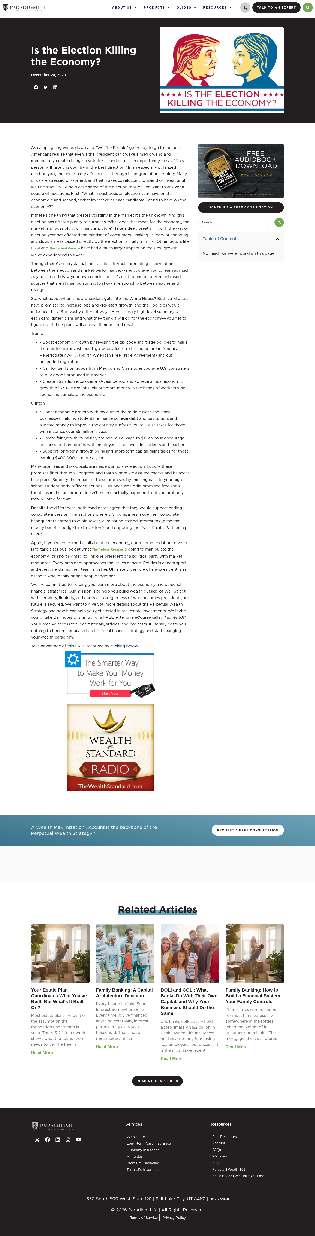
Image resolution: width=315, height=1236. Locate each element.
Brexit (35, 248)
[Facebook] (47, 1140)
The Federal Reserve (64, 248)
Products (154, 7)
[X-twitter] (37, 1140)
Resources (215, 7)
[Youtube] (78, 1140)
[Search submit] (279, 222)
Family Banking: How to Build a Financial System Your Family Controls (253, 995)
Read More (42, 1052)
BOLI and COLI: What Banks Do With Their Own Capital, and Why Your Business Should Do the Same (189, 1001)
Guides (184, 7)
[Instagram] (68, 1140)
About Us (122, 7)
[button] (36, 87)
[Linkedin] (58, 1140)
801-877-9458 (219, 1199)
